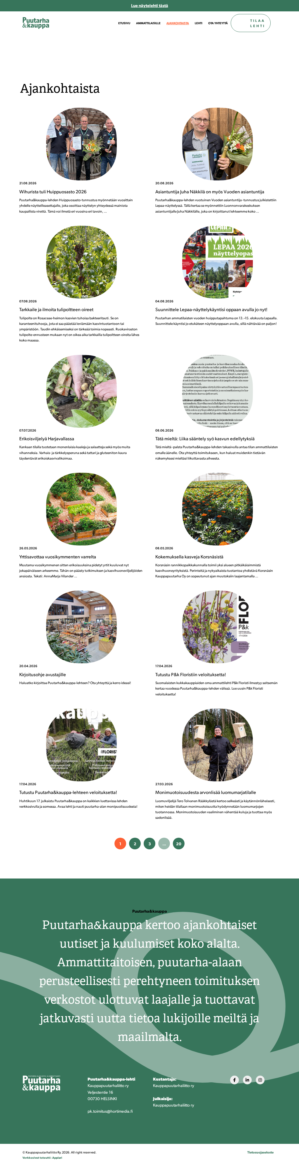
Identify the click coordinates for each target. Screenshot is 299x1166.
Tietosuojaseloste (260, 1152)
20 (178, 843)
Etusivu (124, 23)
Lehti (198, 23)
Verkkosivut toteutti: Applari (42, 1157)
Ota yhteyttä (218, 23)
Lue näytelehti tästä (149, 5)
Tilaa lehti (257, 23)
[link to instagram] (260, 1080)
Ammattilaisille (148, 23)
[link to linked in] (247, 1080)
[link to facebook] (234, 1080)
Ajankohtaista (177, 23)
